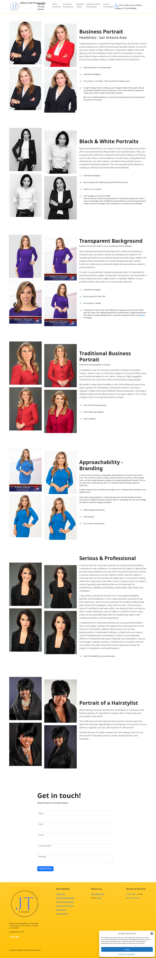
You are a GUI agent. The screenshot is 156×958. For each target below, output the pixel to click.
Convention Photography (68, 5)
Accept (127, 949)
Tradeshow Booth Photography (93, 5)
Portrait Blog (60, 894)
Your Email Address (46, 819)
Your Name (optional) (47, 809)
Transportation (61, 910)
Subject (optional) (45, 841)
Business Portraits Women (41, 6)
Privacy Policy (131, 954)
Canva (142, 315)
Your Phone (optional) (47, 830)
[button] (152, 933)
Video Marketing (62, 914)
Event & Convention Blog (64, 902)
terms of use (122, 954)
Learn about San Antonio (65, 906)
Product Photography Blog (65, 898)
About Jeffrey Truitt (97, 894)
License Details (131, 894)
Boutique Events (80, 5)
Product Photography (108, 5)
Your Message (44, 852)
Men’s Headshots (56, 5)
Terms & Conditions (133, 898)
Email (99, 898)
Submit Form (45, 868)
